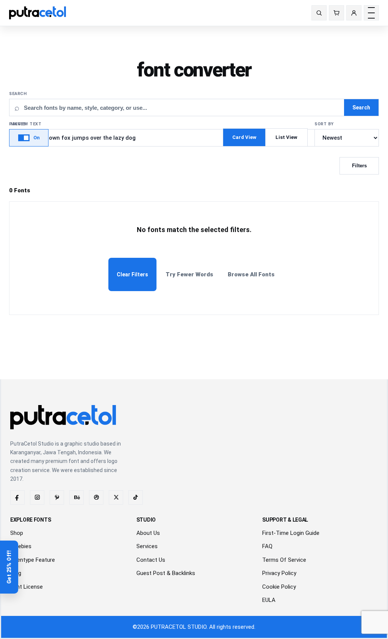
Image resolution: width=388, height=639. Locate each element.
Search (18, 93)
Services (147, 546)
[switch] (28, 138)
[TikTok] (135, 497)
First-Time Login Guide (290, 533)
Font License (26, 586)
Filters (359, 165)
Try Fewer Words (189, 274)
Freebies (20, 546)
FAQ (267, 546)
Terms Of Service (284, 559)
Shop (16, 533)
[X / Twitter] (116, 497)
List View (286, 137)
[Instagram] (37, 497)
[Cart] (336, 12)
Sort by (324, 124)
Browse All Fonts (251, 274)
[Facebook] (17, 497)
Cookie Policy (279, 586)
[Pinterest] (57, 497)
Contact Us (150, 559)
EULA (268, 600)
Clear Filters (132, 274)
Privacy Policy (279, 573)
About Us (148, 533)
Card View (244, 137)
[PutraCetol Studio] (40, 12)
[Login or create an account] (353, 12)
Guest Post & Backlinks (165, 573)
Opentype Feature (32, 559)
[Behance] (76, 497)
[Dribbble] (96, 497)
